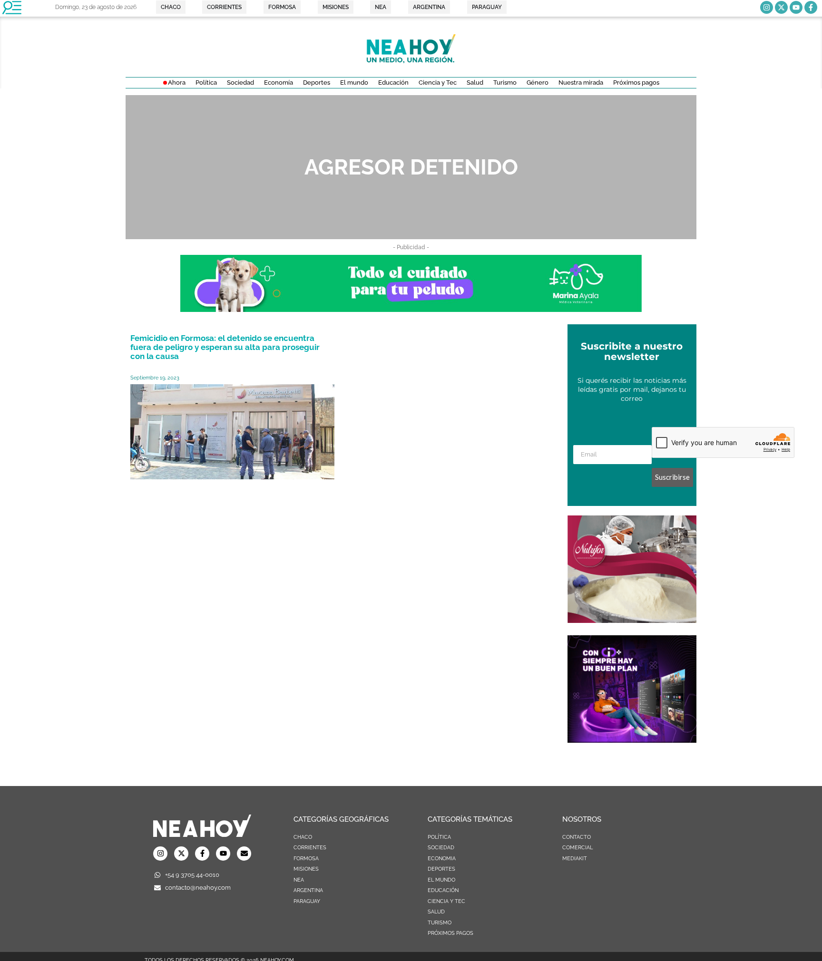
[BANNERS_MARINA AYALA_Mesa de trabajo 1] (411, 309)
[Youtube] (796, 7)
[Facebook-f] (810, 7)
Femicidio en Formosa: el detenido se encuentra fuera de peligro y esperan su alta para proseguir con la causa (225, 347)
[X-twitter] (781, 7)
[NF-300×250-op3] (632, 620)
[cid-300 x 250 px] (632, 740)
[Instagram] (766, 7)
